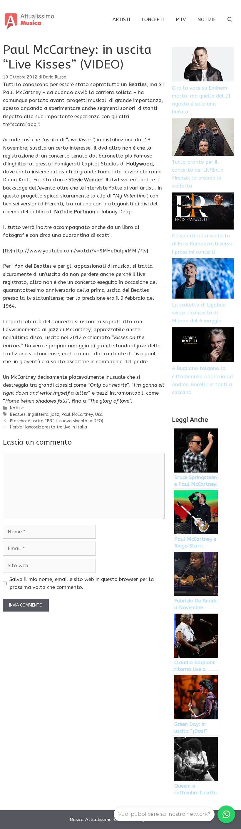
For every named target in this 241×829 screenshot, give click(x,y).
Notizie (207, 19)
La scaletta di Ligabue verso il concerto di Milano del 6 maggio (198, 313)
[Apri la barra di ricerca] (230, 19)
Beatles (18, 414)
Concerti (153, 19)
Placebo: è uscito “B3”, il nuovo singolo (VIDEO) (56, 420)
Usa (99, 414)
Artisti (121, 19)
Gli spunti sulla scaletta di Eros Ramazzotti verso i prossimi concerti (202, 243)
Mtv (181, 19)
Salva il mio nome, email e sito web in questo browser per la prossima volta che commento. (81, 583)
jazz (55, 414)
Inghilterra (38, 414)
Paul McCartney (77, 414)
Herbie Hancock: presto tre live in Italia (48, 427)
